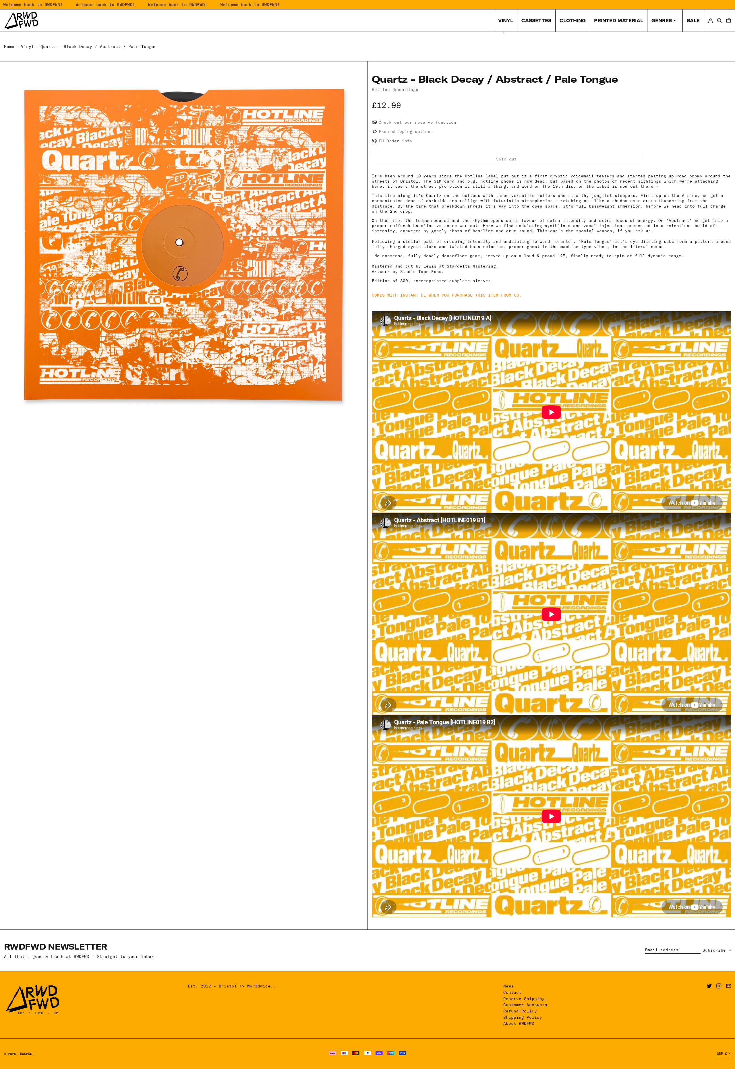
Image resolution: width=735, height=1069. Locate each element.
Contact (512, 992)
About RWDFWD (518, 1023)
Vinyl (27, 46)
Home (9, 46)
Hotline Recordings (395, 89)
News (508, 986)
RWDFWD (26, 1054)
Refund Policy (520, 1011)
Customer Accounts (525, 1004)
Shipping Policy (522, 1017)
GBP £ (722, 1053)
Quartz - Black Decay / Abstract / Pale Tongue (98, 46)
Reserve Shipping (524, 998)
